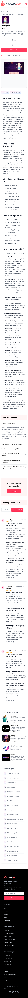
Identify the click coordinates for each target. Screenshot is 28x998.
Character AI (14, 725)
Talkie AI (12, 735)
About (6, 908)
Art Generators (11, 782)
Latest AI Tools (8, 964)
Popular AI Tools (8, 958)
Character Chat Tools (9, 14)
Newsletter (7, 920)
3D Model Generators (13, 773)
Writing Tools (8, 942)
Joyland (12, 745)
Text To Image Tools (13, 860)
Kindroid (12, 754)
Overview (3, 55)
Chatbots (6, 930)
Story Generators (12, 855)
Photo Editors (11, 842)
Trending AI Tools (9, 961)
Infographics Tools (12, 828)
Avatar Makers (11, 787)
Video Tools (7, 936)
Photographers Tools (13, 846)
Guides (6, 977)
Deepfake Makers (12, 801)
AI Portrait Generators (13, 778)
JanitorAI (13, 716)
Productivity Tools (9, 945)
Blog (5, 980)
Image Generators (12, 823)
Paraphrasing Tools (9, 939)
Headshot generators (13, 814)
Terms (6, 914)
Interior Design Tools (13, 833)
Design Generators (12, 805)
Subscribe (14, 898)
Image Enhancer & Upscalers (15, 819)
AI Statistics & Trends (10, 974)
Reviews (9, 55)
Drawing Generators (13, 810)
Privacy (6, 917)
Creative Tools (9, 12)
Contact (6, 911)
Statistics (17, 55)
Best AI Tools (7, 955)
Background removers (13, 791)
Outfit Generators (12, 837)
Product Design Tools (13, 851)
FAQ (13, 55)
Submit (6, 971)
